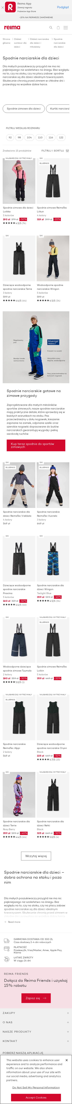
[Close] (66, 1060)
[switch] (10, 137)
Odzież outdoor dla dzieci (20, 43)
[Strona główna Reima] (12, 27)
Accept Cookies (36, 1097)
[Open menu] (65, 28)
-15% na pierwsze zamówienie (36, 17)
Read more (14, 922)
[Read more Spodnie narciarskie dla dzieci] (36, 912)
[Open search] (51, 28)
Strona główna (6, 41)
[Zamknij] (2, 8)
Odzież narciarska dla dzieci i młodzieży (39, 43)
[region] (36, 137)
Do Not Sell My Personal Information (36, 1087)
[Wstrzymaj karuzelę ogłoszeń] (65, 17)
